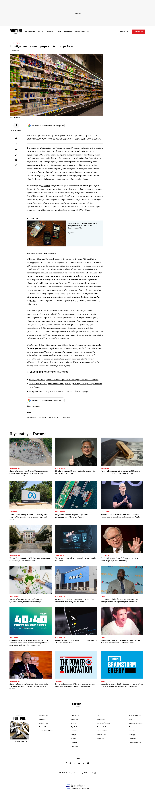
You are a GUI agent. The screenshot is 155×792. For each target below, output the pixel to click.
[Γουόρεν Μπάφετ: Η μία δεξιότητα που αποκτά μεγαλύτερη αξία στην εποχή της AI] (122, 539)
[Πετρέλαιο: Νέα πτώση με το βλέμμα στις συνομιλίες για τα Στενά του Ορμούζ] (76, 495)
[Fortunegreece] (16, 33)
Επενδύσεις (74, 731)
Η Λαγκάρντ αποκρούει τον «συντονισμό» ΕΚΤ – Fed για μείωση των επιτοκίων (63, 379)
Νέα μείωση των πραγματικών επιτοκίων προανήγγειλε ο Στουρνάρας (59, 391)
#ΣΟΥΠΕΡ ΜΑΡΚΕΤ (54, 417)
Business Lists (43, 719)
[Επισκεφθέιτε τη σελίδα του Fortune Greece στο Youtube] (79, 763)
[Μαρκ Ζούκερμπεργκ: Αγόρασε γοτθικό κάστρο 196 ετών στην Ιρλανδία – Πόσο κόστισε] (122, 621)
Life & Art (73, 723)
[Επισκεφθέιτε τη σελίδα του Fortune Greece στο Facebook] (66, 763)
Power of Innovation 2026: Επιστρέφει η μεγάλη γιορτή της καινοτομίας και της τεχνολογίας (74, 685)
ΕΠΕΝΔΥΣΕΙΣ (105, 468)
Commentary (74, 746)
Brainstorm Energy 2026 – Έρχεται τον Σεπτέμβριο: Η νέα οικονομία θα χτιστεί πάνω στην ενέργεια (122, 685)
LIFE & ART (104, 596)
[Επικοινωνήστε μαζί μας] (88, 763)
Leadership (74, 742)
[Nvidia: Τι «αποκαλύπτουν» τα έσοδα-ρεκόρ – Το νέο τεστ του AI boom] (76, 452)
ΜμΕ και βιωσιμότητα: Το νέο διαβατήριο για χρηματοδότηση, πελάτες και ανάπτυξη (27, 600)
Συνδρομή (132, 734)
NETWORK (58, 31)
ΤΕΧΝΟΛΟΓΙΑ (13, 512)
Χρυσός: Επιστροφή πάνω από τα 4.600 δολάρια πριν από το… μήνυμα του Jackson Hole (120, 472)
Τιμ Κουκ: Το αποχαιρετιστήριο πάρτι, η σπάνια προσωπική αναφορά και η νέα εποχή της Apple (120, 515)
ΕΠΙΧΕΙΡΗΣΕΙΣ (60, 468)
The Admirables (80, 31)
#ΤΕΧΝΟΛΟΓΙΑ (65, 417)
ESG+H (99, 715)
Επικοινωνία (132, 727)
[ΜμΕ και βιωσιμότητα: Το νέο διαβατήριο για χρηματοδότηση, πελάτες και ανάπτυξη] (30, 580)
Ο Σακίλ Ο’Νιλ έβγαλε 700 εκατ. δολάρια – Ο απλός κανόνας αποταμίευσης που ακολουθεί (119, 600)
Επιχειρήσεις (74, 719)
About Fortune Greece (135, 715)
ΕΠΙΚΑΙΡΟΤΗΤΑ (15, 43)
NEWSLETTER (139, 31)
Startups (73, 734)
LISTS (39, 31)
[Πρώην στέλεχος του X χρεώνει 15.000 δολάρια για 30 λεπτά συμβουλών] (76, 621)
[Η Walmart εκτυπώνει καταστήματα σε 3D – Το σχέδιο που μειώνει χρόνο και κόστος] (76, 580)
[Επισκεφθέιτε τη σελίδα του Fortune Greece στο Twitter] (70, 763)
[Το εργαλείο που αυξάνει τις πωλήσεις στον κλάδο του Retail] (76, 539)
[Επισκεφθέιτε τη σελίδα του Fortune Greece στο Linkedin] (74, 763)
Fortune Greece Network (46, 731)
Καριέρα (73, 738)
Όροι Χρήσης (133, 738)
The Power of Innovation (104, 723)
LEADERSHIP (105, 555)
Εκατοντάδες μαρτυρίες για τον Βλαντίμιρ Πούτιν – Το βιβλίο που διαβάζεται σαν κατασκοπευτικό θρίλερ (30, 686)
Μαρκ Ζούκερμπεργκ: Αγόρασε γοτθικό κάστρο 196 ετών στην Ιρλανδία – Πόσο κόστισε (120, 641)
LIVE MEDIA (49, 31)
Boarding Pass (101, 719)
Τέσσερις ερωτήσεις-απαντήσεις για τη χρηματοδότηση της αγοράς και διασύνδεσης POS (82, 225)
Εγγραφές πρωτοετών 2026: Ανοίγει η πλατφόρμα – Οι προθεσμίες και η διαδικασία (30, 559)
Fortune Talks (43, 727)
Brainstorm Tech (101, 727)
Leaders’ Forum (43, 723)
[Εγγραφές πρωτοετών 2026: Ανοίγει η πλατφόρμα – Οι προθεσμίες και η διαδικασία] (30, 539)
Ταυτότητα (132, 719)
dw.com (36, 406)
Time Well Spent (101, 734)
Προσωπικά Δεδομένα (135, 742)
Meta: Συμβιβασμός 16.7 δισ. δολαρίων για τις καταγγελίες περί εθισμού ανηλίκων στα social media (28, 517)
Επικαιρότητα (75, 715)
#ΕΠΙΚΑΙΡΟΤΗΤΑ (31, 417)
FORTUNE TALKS (30, 31)
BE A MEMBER (68, 31)
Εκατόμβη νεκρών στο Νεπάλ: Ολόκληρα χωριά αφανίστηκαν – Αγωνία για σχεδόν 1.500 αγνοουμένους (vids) (28, 473)
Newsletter (132, 731)
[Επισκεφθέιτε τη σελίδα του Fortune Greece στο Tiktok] (83, 763)
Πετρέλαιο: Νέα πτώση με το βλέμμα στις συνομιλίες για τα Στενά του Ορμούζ (71, 516)
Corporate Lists (43, 715)
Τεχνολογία (74, 727)
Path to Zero (100, 738)
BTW (95, 773)
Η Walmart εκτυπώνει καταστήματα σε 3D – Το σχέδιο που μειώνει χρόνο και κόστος (74, 600)
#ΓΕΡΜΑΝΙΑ (42, 417)
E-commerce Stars (102, 731)
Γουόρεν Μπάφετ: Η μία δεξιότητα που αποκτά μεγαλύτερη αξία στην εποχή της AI (119, 559)
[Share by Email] (16, 160)
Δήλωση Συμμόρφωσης (136, 723)
